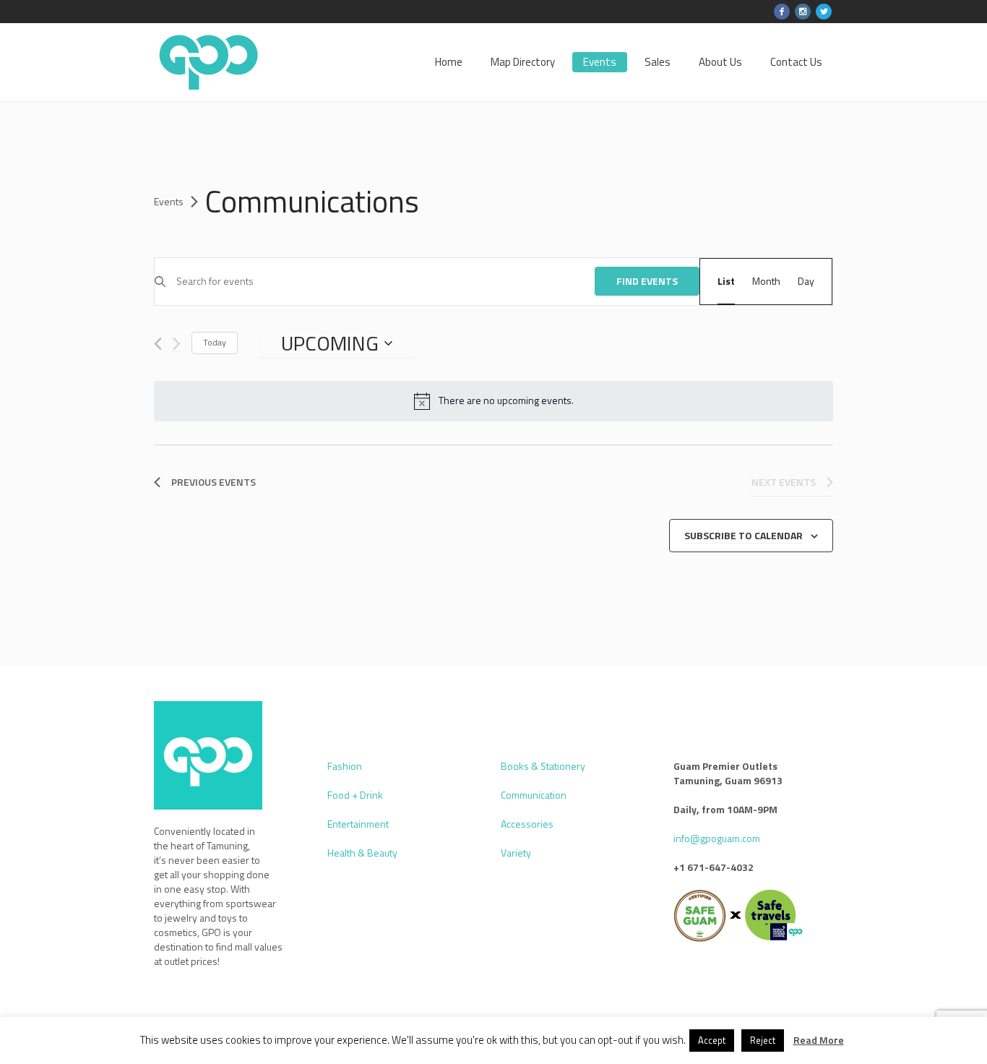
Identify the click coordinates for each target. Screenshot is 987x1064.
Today (214, 342)
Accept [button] (711, 1040)
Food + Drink (355, 794)
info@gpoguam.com (716, 838)
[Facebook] (782, 12)
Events (169, 201)
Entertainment (358, 823)
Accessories (527, 823)
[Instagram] (803, 12)
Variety (516, 852)
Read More (818, 1040)
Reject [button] (762, 1040)
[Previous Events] (158, 344)
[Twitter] (824, 12)
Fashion (344, 765)
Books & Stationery (543, 765)
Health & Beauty (362, 852)
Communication (533, 794)
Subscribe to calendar (743, 535)
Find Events (647, 280)
